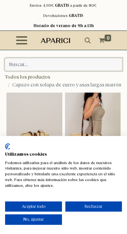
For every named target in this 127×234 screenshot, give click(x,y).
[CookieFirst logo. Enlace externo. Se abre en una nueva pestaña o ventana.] (7, 146)
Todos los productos (27, 77)
